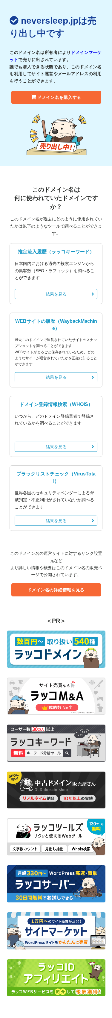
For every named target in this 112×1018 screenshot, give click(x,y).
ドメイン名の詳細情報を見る (56, 589)
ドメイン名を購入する (59, 97)
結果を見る (56, 294)
